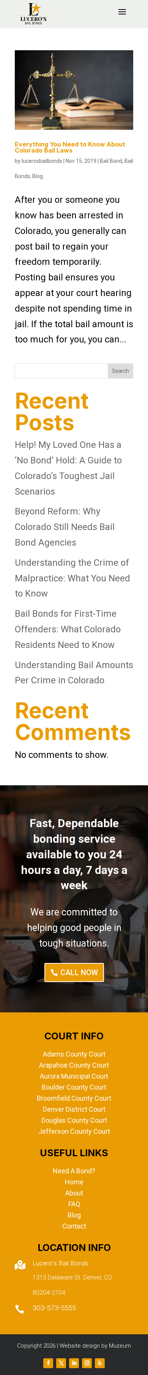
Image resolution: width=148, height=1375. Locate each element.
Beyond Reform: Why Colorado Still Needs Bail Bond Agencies (65, 527)
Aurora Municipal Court (74, 1076)
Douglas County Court (74, 1120)
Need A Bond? (74, 1171)
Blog (37, 176)
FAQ (74, 1204)
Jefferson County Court (74, 1131)
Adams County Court (74, 1054)
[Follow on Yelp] (100, 1363)
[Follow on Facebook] (48, 1363)
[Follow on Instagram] (87, 1363)
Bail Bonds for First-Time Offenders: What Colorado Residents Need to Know (68, 629)
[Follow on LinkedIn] (74, 1363)
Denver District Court (74, 1109)
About (74, 1193)
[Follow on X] (61, 1363)
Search (120, 371)
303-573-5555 (54, 1308)
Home (74, 1182)
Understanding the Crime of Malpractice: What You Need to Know (72, 578)
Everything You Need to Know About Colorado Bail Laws (70, 147)
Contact (74, 1226)
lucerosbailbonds (42, 161)
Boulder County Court (74, 1087)
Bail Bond (111, 161)
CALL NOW (79, 972)
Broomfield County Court (74, 1098)
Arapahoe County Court (74, 1065)
